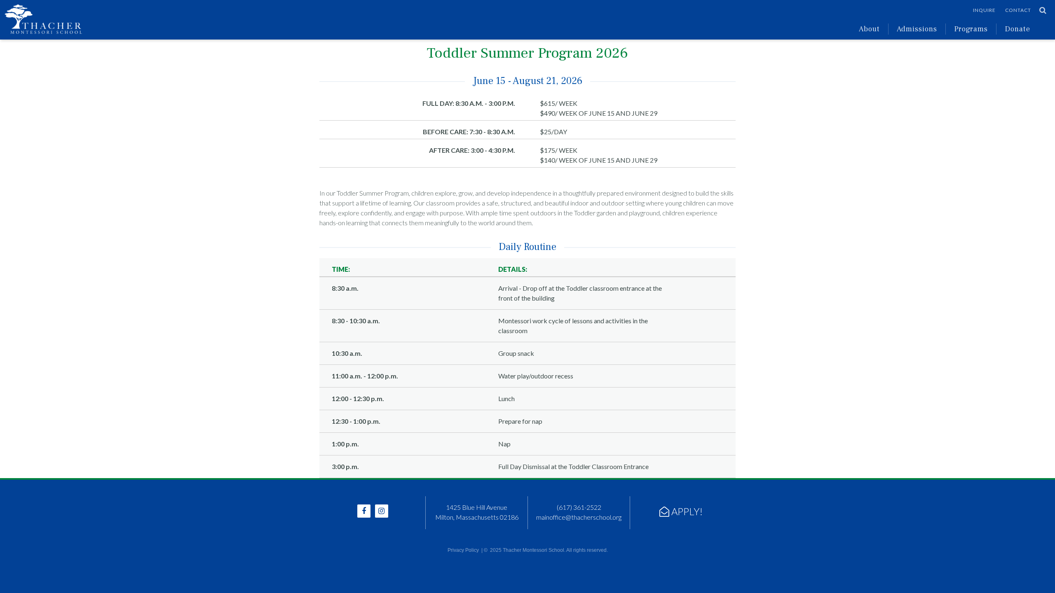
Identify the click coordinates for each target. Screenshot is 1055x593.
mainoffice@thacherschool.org (578, 517)
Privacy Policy (463, 550)
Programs (971, 29)
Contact (1018, 10)
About (869, 29)
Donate (1017, 29)
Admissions (917, 29)
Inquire (984, 10)
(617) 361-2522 (579, 507)
